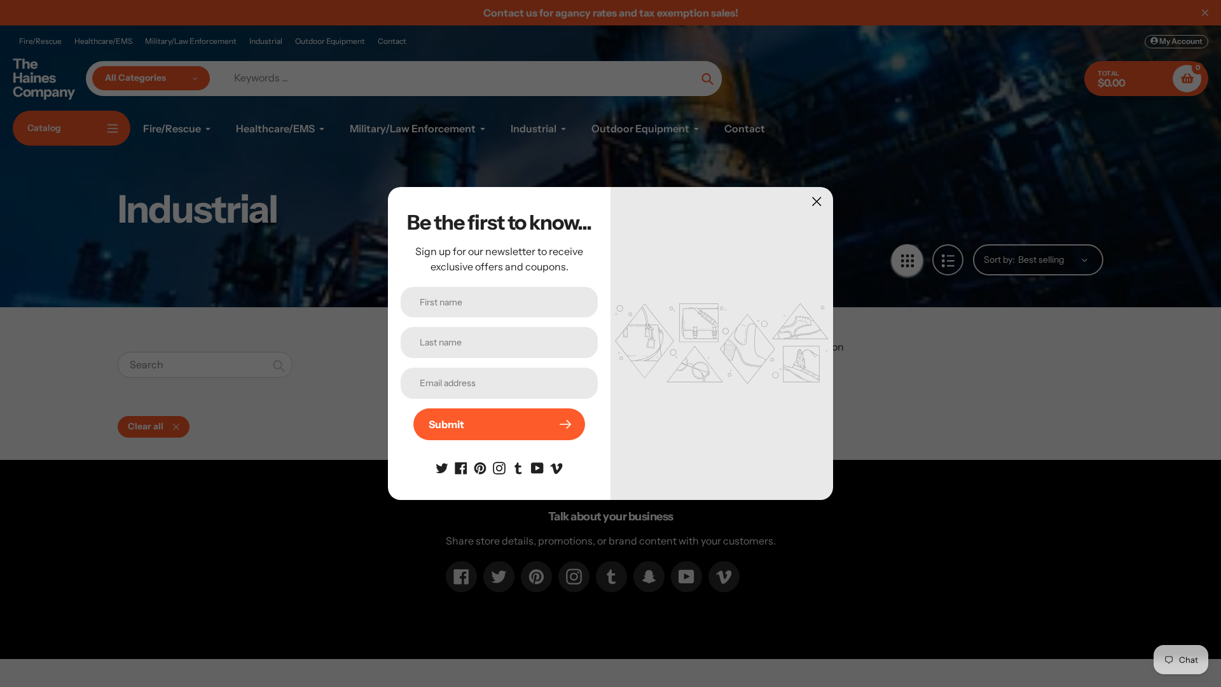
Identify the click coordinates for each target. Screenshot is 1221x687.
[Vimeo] (556, 467)
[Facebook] (461, 467)
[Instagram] (499, 467)
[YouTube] (537, 467)
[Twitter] (442, 467)
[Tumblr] (518, 467)
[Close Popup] (817, 201)
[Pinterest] (480, 467)
